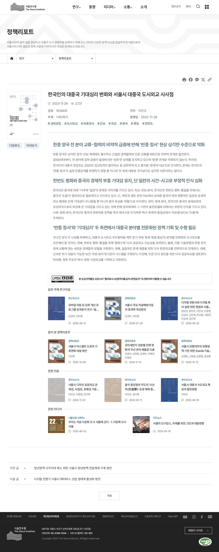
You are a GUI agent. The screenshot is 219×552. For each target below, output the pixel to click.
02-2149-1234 (58, 533)
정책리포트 (65, 60)
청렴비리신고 (108, 516)
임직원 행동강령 (14, 516)
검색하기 (198, 6)
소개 (143, 7)
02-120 (88, 533)
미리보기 (31, 145)
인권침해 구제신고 (153, 516)
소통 (127, 7)
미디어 (108, 7)
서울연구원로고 (27, 6)
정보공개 (176, 6)
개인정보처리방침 (51, 516)
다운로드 (14, 145)
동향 (92, 7)
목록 (109, 495)
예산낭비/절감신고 (129, 516)
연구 (75, 7)
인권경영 (32, 516)
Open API (173, 516)
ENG (188, 6)
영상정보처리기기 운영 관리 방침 (80, 516)
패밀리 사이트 (195, 530)
